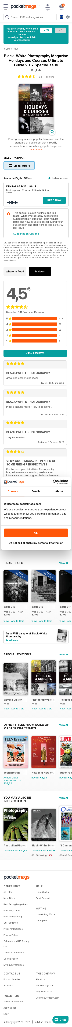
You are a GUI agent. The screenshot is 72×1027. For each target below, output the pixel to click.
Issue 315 (37, 606)
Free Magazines (11, 910)
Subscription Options (26, 233)
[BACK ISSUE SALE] (15, 601)
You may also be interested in (17, 797)
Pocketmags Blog (12, 916)
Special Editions (17, 654)
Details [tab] (36, 491)
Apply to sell (9, 1007)
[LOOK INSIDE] (36, 132)
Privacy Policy (10, 935)
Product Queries (11, 979)
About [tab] (59, 491)
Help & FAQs (42, 892)
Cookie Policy (10, 958)
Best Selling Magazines (15, 904)
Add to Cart (17, 621)
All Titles (7, 892)
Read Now (54, 200)
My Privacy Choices (13, 965)
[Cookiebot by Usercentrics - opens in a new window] (52, 482)
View (6, 621)
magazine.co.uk (44, 991)
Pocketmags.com (45, 985)
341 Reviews (46, 76)
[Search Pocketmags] (7, 17)
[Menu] (5, 6)
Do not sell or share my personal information (36, 542)
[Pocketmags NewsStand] (22, 7)
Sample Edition (12, 699)
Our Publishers (11, 922)
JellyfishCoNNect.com (47, 997)
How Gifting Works (45, 914)
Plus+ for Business (13, 929)
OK (36, 532)
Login (6, 1014)
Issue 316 (9, 606)
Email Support (43, 898)
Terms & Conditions (13, 952)
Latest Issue (12, 48)
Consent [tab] (13, 491)
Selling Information (13, 1001)
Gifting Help (42, 920)
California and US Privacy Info (16, 944)
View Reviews (35, 353)
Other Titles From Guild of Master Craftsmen (26, 724)
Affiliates (8, 985)
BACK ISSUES (13, 563)
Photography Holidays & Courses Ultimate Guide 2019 (43, 699)
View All (64, 563)
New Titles (9, 898)
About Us (40, 979)
